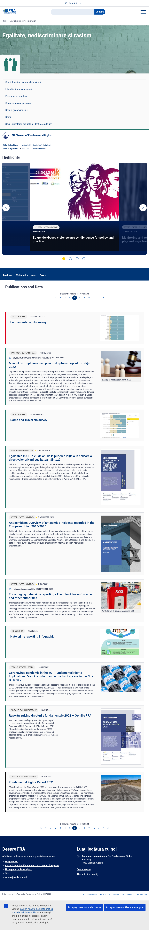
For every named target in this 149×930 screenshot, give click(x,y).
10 (94, 298)
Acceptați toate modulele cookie (84, 907)
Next (143, 207)
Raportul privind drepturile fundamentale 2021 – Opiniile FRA (50, 715)
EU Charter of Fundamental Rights (32, 135)
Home (4, 21)
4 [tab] (83, 258)
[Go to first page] (41, 297)
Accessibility (142, 894)
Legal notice (105, 894)
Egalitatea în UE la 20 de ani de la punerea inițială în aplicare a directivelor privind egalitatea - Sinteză (50, 457)
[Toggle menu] (143, 12)
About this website (90, 894)
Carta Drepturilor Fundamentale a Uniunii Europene (32, 865)
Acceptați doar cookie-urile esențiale (124, 907)
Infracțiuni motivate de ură (18, 89)
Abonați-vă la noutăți (16, 877)
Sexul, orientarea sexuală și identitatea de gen (28, 124)
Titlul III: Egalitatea (10, 145)
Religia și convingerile (16, 110)
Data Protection (128, 894)
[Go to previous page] (46, 297)
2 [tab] (70, 258)
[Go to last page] (108, 297)
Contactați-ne (84, 869)
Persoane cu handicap (16, 96)
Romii (8, 117)
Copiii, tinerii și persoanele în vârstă (23, 82)
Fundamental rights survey (28, 322)
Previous (6, 207)
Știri (7, 873)
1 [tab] (63, 258)
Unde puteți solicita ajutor (18, 869)
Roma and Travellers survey (28, 420)
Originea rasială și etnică (18, 103)
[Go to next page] (103, 297)
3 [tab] (77, 258)
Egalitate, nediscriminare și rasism (23, 21)
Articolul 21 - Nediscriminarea (34, 148)
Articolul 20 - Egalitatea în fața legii (36, 145)
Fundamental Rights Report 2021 (31, 782)
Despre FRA (11, 861)
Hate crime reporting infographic (32, 636)
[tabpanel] (74, 209)
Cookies (116, 894)
